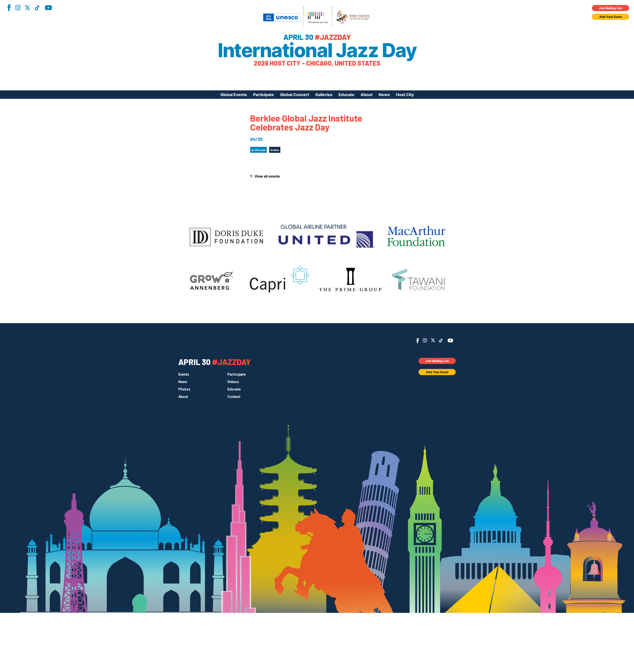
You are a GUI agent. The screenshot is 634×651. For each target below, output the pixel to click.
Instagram (17, 7)
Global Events (233, 94)
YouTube (48, 7)
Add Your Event (610, 17)
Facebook (9, 7)
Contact (233, 397)
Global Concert (294, 94)
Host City (405, 94)
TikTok (37, 7)
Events (183, 374)
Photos (184, 389)
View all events (267, 176)
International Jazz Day (317, 50)
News (384, 94)
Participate (263, 94)
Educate (346, 94)
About (366, 94)
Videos (233, 382)
